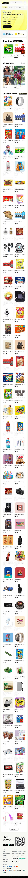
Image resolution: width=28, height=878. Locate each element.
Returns (4, 857)
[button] (8, 51)
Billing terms (5, 861)
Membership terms (6, 853)
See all (22, 63)
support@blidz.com (22, 851)
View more (12, 829)
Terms (4, 851)
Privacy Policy (5, 859)
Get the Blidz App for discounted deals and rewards (14, 876)
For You (5, 7)
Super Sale (18, 7)
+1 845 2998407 (21, 853)
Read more (6, 26)
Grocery (11, 7)
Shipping (4, 855)
